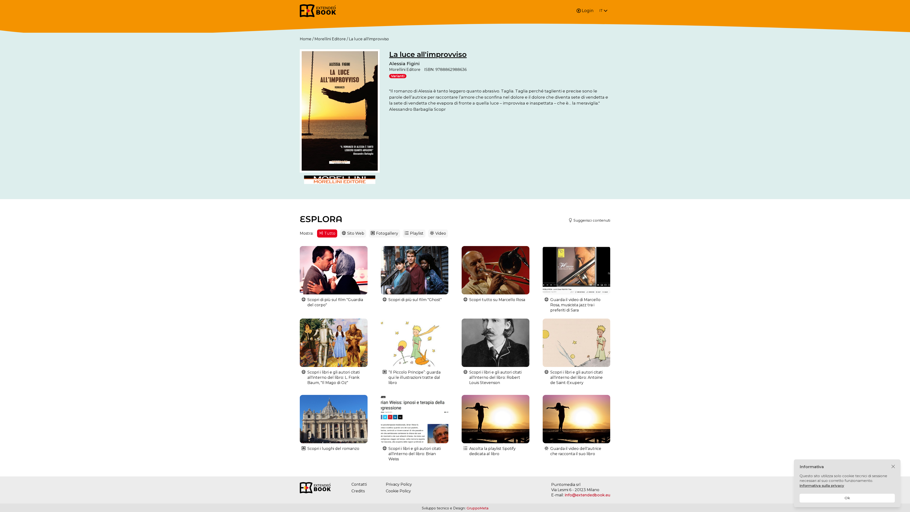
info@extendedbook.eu (587, 495)
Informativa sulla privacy (822, 485)
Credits (358, 491)
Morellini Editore (330, 39)
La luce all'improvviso (428, 54)
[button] (587, 220)
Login (588, 10)
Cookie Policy (398, 491)
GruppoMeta (477, 508)
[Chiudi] (893, 466)
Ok (847, 498)
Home (305, 39)
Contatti (359, 484)
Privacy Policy (399, 484)
